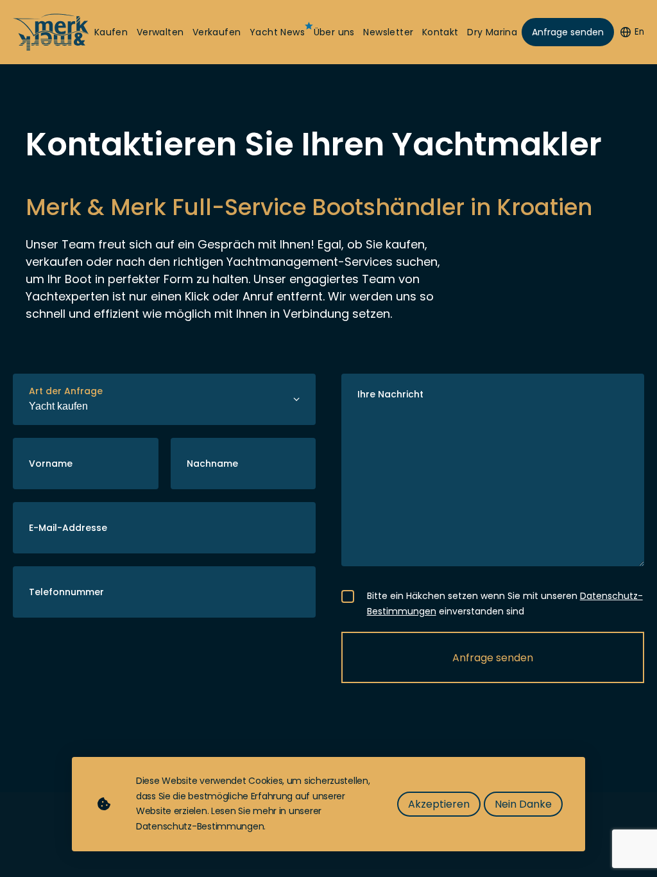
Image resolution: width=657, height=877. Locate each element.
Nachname (212, 463)
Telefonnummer (66, 592)
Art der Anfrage (66, 391)
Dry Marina (492, 32)
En (639, 32)
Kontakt (440, 32)
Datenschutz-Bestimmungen (200, 826)
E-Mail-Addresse (68, 527)
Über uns (334, 32)
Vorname (51, 463)
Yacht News (277, 32)
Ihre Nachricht (390, 394)
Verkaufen (216, 32)
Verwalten (160, 32)
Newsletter (388, 32)
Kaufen (111, 32)
